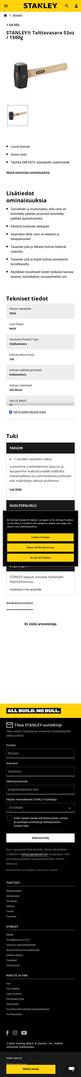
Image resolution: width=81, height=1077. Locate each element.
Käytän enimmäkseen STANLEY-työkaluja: (31, 799)
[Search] (67, 6)
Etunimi (11, 745)
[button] (7, 1032)
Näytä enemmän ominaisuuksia (28, 172)
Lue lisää (15, 489)
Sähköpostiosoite (17, 781)
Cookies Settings (40, 537)
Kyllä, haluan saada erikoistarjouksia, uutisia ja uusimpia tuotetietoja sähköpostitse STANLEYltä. (41, 822)
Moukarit (17, 15)
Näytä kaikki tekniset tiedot (29, 411)
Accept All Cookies (40, 557)
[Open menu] (6, 6)
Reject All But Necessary (40, 547)
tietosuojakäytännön (35, 854)
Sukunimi (11, 763)
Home (5, 15)
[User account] (76, 6)
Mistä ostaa (31, 1069)
